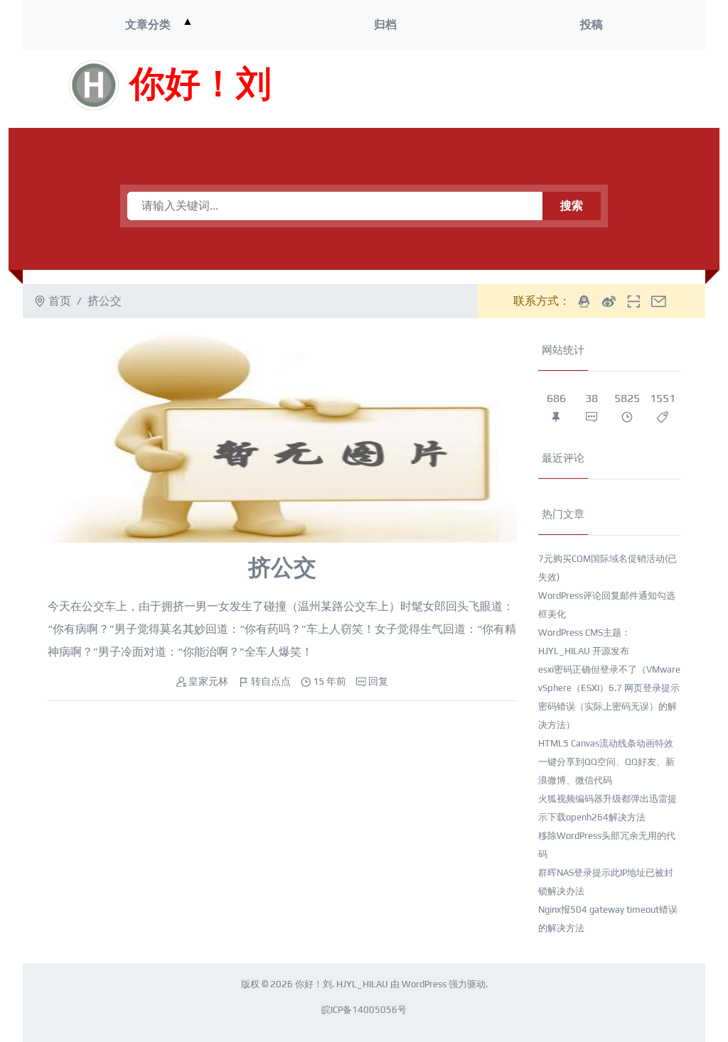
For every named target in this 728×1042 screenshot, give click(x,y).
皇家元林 (208, 681)
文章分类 (148, 24)
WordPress (424, 984)
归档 (385, 24)
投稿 (591, 24)
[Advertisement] (504, 88)
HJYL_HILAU (362, 984)
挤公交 (282, 567)
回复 (378, 681)
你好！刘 (200, 85)
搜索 (571, 205)
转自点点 (271, 681)
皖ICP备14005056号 (364, 1009)
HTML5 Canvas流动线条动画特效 (605, 743)
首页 (59, 301)
